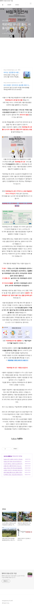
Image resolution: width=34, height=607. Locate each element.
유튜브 (17, 5)
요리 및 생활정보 (8, 456)
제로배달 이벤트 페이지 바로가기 (18, 360)
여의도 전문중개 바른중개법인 (11, 72)
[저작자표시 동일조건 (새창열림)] (20, 448)
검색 (26, 3)
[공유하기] (7, 448)
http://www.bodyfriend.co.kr (12, 82)
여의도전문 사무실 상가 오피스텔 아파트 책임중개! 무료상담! (11, 76)
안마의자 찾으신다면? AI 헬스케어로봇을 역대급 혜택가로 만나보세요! (16, 88)
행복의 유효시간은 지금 (9, 573)
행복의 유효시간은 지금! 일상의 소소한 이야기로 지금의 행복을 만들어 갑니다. (13, 576)
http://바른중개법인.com (10, 70)
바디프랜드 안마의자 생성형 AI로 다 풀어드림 (16, 85)
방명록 (9, 5)
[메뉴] (30, 3)
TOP (30, 601)
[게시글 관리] (9, 448)
